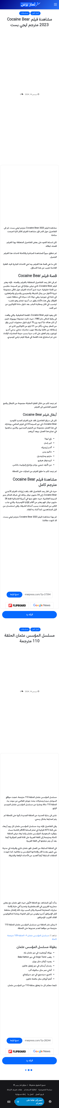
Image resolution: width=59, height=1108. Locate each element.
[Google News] (41, 605)
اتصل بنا (30, 1094)
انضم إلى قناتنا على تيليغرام (34, 1101)
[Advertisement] (29, 60)
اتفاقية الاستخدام (30, 1089)
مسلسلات (24, 13)
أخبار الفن (35, 13)
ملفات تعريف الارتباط (14, 1089)
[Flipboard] (17, 605)
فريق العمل (39, 1094)
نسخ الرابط (14, 594)
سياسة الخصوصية (45, 1089)
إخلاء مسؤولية (20, 1094)
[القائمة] (55, 6)
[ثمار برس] (29, 4)
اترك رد (29, 614)
